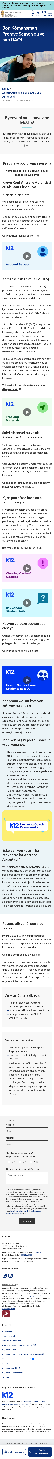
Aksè (4, 1363)
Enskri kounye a (15, 1451)
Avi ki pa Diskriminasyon (11, 1340)
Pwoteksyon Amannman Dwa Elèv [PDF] (18, 1345)
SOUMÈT (27, 1221)
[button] (27, 256)
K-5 (13, 1162)
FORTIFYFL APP (9, 1285)
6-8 (24, 1162)
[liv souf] (4, 1275)
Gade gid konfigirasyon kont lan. (21, 235)
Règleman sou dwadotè (11, 1373)
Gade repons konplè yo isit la (19, 650)
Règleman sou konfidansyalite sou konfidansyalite (22, 1354)
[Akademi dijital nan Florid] (11, 13)
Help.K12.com (10, 935)
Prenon (10, 1124)
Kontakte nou (7, 1331)
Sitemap (5, 1377)
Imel (8, 1144)
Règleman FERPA (9, 1350)
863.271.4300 (26, 1255)
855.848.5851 (37, 1252)
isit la (33, 1074)
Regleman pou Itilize (10, 1368)
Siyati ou (10, 1131)
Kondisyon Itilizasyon (18, 1211)
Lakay (5, 88)
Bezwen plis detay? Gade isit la (20, 547)
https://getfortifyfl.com (36, 1296)
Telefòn (10, 1137)
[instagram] (10, 1275)
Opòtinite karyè (8, 1336)
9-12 (35, 1162)
